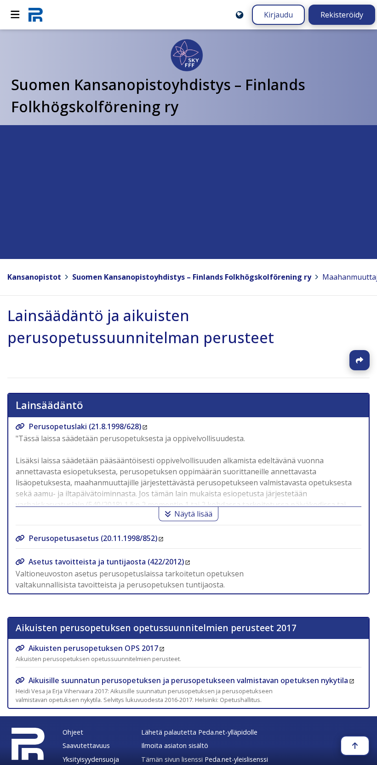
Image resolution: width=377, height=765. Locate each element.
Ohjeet (73, 732)
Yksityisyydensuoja (91, 759)
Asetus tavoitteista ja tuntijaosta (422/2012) (106, 562)
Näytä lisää (193, 514)
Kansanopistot (34, 277)
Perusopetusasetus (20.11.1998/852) (93, 538)
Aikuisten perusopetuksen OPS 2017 (93, 648)
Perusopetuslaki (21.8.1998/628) (85, 426)
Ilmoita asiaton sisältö (174, 745)
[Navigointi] (15, 15)
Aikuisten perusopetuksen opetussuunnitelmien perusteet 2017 (156, 627)
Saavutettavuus (86, 745)
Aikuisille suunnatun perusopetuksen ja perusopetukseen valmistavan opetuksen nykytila (188, 680)
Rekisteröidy (341, 15)
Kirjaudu (278, 15)
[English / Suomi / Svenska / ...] (239, 14)
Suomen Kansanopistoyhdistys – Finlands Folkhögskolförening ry (191, 277)
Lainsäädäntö (49, 405)
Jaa (359, 360)
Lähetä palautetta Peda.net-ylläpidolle (199, 732)
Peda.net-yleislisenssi (236, 759)
